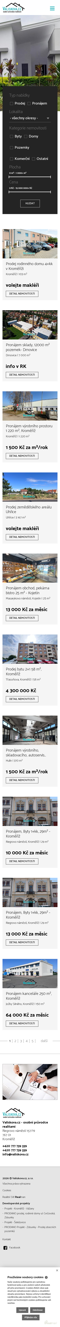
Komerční (22, 159)
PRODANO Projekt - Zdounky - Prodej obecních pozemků (30, 1229)
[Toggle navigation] (52, 8)
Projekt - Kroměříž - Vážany (19, 1208)
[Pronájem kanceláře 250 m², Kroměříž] (30, 973)
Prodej (20, 103)
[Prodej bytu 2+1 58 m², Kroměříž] (30, 649)
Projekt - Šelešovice (15, 1222)
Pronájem (39, 103)
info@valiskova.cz (15, 1154)
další (44, 1041)
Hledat (30, 203)
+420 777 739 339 (14, 1146)
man (20, 1197)
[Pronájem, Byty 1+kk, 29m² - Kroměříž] (30, 811)
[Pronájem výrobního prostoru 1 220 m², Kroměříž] (30, 406)
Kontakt (6, 1239)
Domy (33, 136)
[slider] (50, 177)
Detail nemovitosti (22, 293)
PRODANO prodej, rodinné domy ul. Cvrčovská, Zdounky (29, 1215)
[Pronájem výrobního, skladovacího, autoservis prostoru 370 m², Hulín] (30, 730)
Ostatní (42, 159)
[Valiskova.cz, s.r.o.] (19, 8)
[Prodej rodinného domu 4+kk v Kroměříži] (30, 243)
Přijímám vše (30, 1317)
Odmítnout (37, 1310)
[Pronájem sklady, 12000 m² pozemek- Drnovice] (30, 324)
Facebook (14, 1247)
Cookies (6, 1190)
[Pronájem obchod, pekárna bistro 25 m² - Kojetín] (30, 568)
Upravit (22, 1310)
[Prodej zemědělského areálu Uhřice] (30, 487)
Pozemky (22, 148)
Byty (18, 136)
